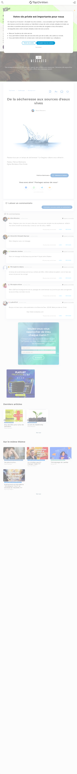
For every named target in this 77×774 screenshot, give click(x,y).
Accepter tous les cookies (45, 43)
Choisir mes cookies (29, 43)
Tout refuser (38, 47)
